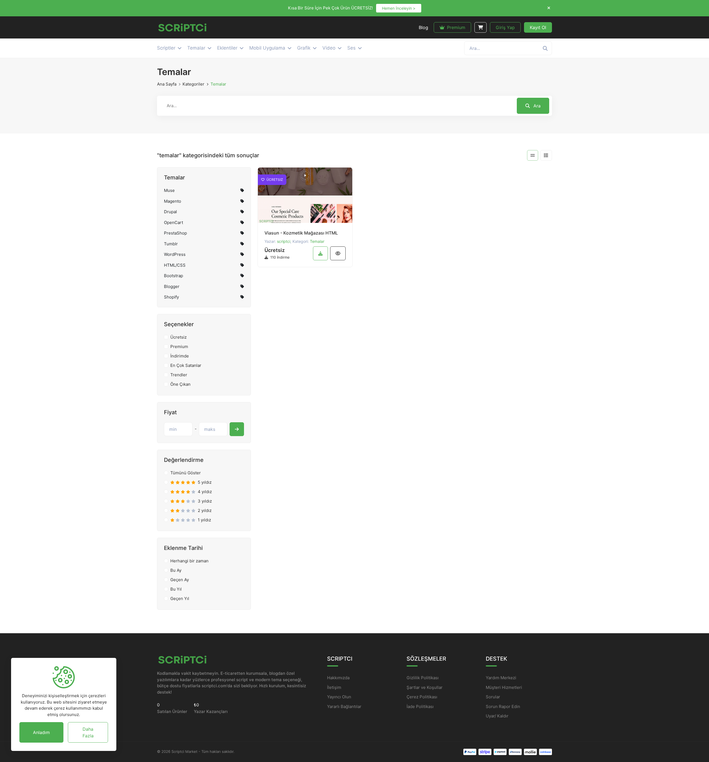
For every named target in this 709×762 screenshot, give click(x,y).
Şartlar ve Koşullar (425, 687)
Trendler (178, 374)
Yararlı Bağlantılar (344, 706)
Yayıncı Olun (339, 696)
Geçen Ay (179, 579)
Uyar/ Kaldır (497, 716)
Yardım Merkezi (501, 677)
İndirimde (179, 356)
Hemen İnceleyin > (398, 8)
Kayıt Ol (538, 27)
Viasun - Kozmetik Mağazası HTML (301, 233)
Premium (455, 27)
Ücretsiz (178, 337)
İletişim (334, 687)
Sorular (493, 696)
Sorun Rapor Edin (503, 706)
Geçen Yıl (179, 598)
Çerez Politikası (422, 696)
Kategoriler (193, 84)
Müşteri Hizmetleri (504, 687)
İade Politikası (420, 706)
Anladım (41, 732)
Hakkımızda (338, 677)
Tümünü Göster (185, 472)
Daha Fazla (88, 732)
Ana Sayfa (166, 84)
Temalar (317, 241)
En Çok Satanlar (185, 365)
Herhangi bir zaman (189, 560)
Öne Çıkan (180, 384)
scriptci (283, 241)
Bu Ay (175, 570)
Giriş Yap (505, 27)
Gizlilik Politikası (423, 677)
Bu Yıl (176, 589)
